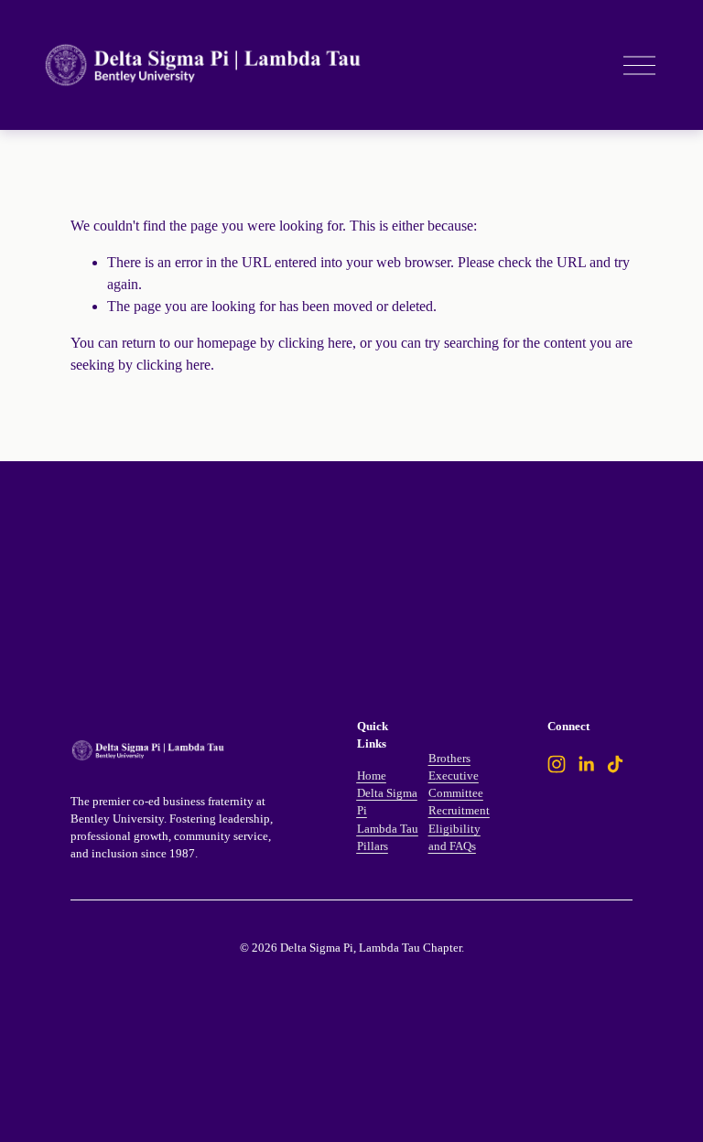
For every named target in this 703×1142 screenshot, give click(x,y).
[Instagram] (556, 764)
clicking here (315, 342)
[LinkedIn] (586, 764)
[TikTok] (615, 764)
